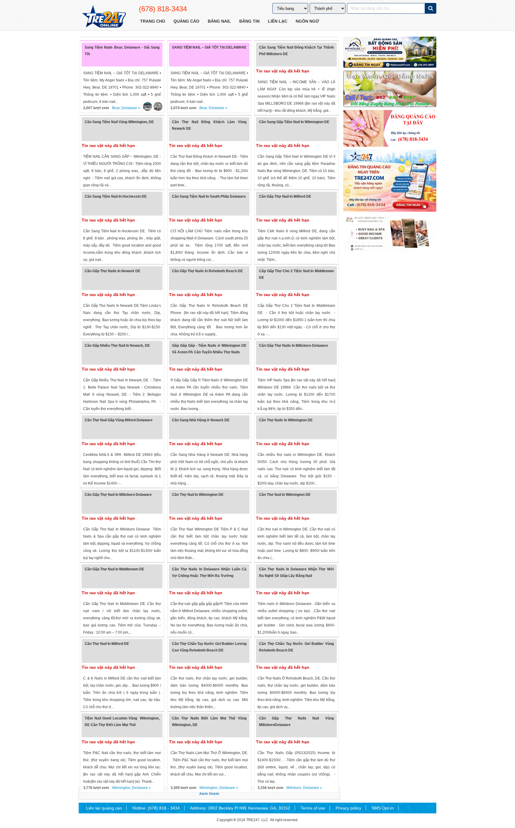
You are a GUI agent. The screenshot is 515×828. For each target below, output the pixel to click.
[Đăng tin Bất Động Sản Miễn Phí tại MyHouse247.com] (389, 52)
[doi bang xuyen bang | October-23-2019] (389, 89)
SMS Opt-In (383, 808)
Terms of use (313, 808)
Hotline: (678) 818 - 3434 (156, 808)
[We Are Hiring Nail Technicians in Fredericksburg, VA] (389, 233)
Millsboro (293, 788)
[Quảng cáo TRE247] (389, 128)
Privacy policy (348, 808)
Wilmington (121, 788)
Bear (116, 108)
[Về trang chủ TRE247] (103, 17)
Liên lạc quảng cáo (104, 808)
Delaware (129, 108)
